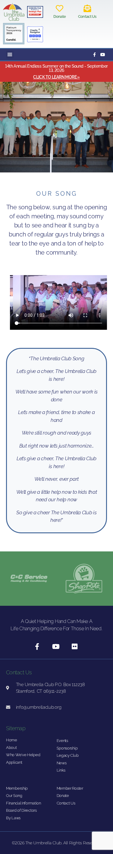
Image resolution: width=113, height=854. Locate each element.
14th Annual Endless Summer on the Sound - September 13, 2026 (56, 68)
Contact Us (87, 16)
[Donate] (59, 8)
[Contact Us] (87, 8)
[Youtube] (103, 54)
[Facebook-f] (94, 54)
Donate (59, 16)
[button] (10, 55)
